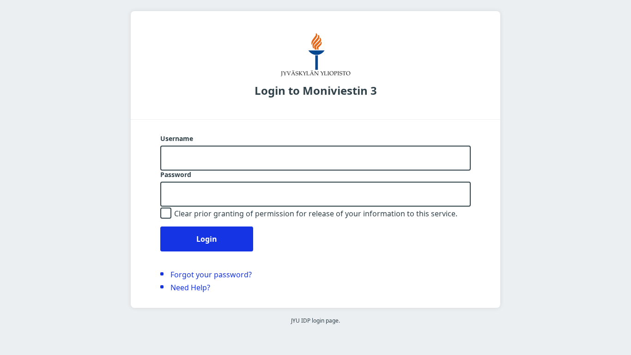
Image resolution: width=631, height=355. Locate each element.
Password (175, 175)
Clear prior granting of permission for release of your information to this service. (315, 213)
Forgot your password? (211, 274)
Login (206, 239)
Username (176, 139)
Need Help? (190, 287)
